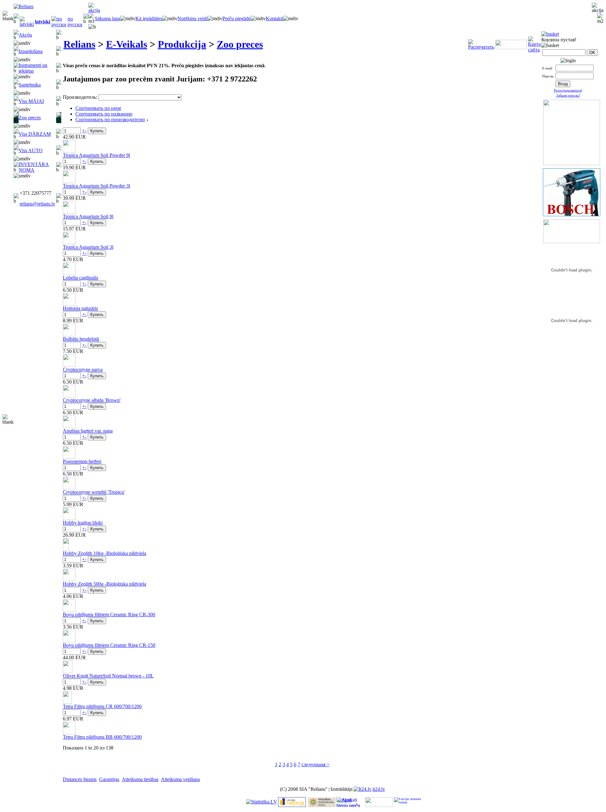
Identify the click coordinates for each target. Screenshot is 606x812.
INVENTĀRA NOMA (34, 167)
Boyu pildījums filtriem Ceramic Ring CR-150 (109, 645)
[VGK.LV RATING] (322, 805)
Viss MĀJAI (31, 101)
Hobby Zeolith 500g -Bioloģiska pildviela (104, 584)
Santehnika (30, 84)
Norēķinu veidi (192, 18)
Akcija (25, 35)
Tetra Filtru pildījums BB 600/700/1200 (102, 737)
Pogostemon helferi (82, 461)
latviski (42, 21)
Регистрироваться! (568, 90)
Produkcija (182, 44)
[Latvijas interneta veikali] (408, 802)
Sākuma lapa (107, 18)
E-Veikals (126, 44)
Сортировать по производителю (110, 119)
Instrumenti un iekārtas (33, 68)
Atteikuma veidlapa (180, 779)
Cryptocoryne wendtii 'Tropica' (94, 492)
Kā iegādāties (148, 18)
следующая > (315, 764)
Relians (79, 44)
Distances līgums (80, 779)
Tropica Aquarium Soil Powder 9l (96, 155)
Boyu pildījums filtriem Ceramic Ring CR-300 (109, 614)
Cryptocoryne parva (83, 369)
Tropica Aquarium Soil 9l (88, 216)
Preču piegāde (237, 18)
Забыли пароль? (568, 95)
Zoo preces (30, 117)
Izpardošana (31, 51)
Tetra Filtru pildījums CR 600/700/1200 (102, 706)
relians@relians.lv (37, 203)
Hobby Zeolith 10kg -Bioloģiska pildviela (104, 553)
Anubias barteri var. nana (88, 430)
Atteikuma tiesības (140, 779)
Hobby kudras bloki (83, 522)
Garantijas (109, 779)
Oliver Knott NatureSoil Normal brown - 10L (108, 675)
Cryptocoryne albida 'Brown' (92, 400)
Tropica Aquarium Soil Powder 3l (96, 185)
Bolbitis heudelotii (81, 339)
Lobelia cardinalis (80, 277)
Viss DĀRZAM (35, 134)
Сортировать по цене (98, 108)
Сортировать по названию (103, 113)
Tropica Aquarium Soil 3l (88, 247)
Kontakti (274, 18)
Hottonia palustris (80, 308)
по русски (75, 21)
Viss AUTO (31, 150)
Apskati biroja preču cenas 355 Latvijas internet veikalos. (348, 802)
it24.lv (378, 789)
